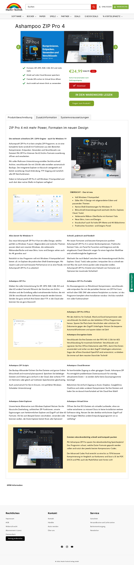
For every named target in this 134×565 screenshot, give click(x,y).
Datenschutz (11, 534)
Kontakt (51, 519)
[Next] (115, 47)
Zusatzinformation (46, 117)
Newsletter (94, 530)
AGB (7, 522)
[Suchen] (94, 7)
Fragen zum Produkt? (82, 103)
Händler (51, 522)
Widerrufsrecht (11, 526)
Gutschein (94, 519)
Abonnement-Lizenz (13, 530)
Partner (65, 16)
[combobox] (61, 6)
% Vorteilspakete (111, 16)
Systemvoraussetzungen (75, 117)
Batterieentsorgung (97, 526)
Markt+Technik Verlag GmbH (70, 561)
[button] (17, 16)
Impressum (10, 519)
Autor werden (53, 526)
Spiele (53, 16)
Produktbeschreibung (20, 117)
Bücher (30, 16)
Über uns (51, 530)
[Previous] (18, 47)
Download (81, 86)
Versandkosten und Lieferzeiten (102, 522)
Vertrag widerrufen (15, 538)
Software (16, 16)
